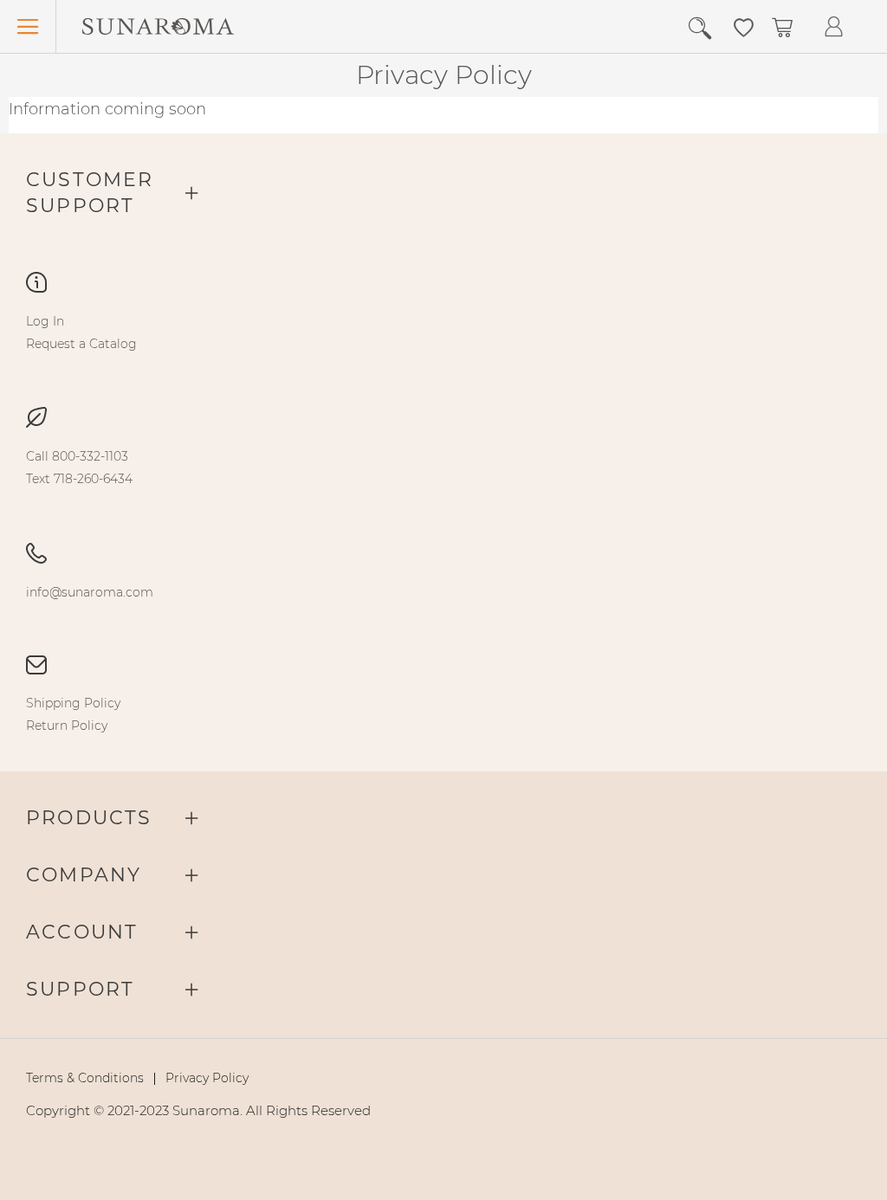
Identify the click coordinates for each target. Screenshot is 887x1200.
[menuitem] (45, 321)
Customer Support (90, 192)
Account (82, 932)
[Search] (706, 29)
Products (89, 817)
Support (80, 989)
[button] (744, 25)
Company (83, 875)
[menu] (443, 332)
